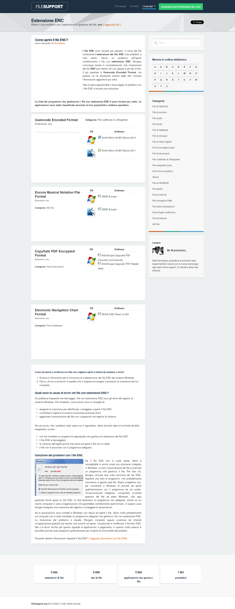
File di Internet (159, 194)
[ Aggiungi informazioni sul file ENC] (108, 538)
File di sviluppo (159, 135)
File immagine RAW (162, 200)
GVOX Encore (109, 196)
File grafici (157, 188)
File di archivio (159, 112)
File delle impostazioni (163, 206)
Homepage (120, 6)
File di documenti (160, 153)
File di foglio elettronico (164, 212)
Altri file (156, 224)
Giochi (155, 176)
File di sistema (159, 218)
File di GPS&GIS (160, 182)
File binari (157, 123)
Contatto (134, 6)
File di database (160, 129)
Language (148, 6)
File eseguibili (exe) (162, 165)
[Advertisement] (58, 72)
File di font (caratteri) (162, 171)
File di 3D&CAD (160, 106)
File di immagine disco (163, 147)
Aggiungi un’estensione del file (181, 6)
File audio (157, 118)
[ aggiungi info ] (112, 24)
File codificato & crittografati (166, 159)
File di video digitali (162, 141)
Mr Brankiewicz (58, 43)
